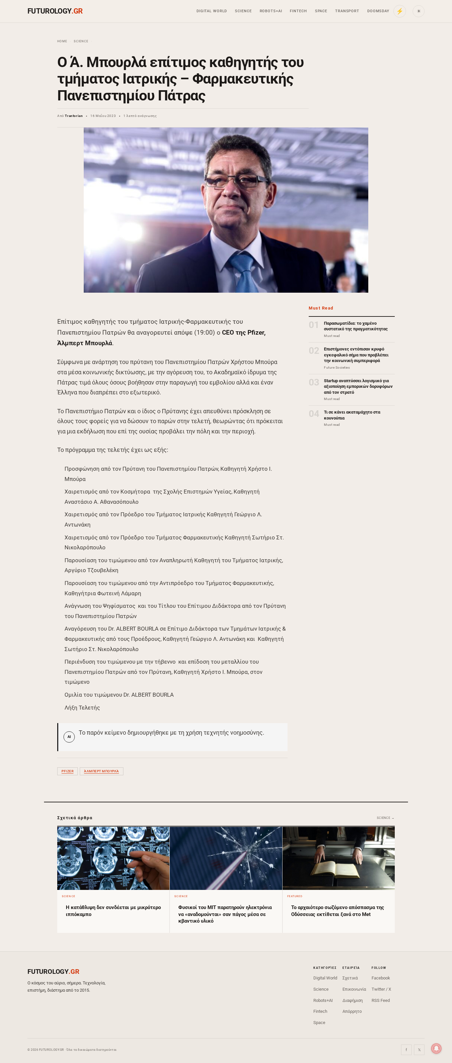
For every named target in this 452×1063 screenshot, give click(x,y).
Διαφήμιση (352, 1000)
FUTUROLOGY (54, 11)
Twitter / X (381, 989)
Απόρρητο (352, 1011)
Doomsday (378, 11)
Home (62, 41)
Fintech (298, 11)
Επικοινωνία (354, 989)
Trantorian (74, 116)
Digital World (212, 11)
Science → (386, 818)
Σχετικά (350, 977)
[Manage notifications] (436, 1048)
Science (243, 11)
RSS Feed (381, 1000)
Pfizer (67, 771)
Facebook (381, 977)
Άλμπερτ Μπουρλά (101, 771)
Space (321, 11)
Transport (347, 11)
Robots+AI (271, 11)
